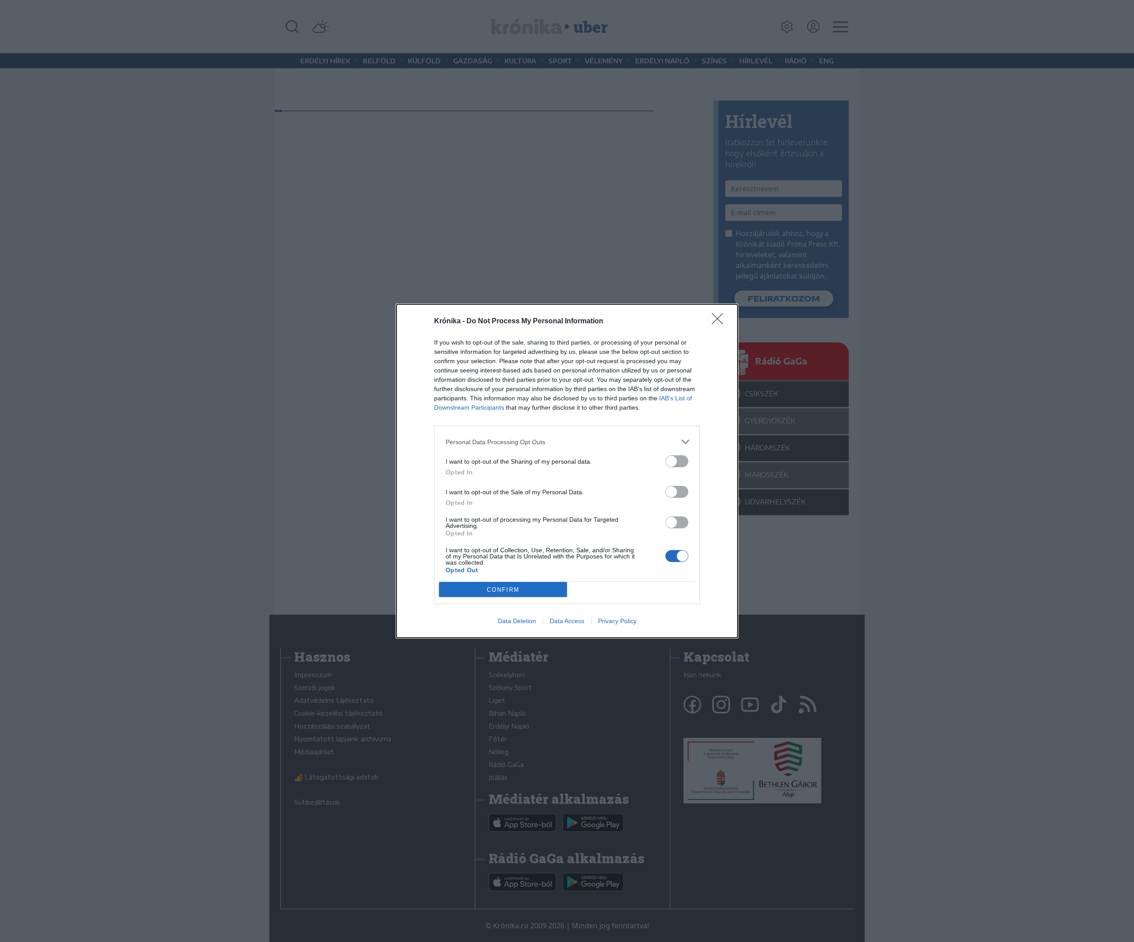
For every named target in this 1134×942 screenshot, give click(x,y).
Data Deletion (517, 620)
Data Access (567, 620)
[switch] (676, 461)
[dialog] (567, 471)
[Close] (720, 321)
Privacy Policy (617, 620)
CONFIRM (503, 589)
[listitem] (567, 441)
